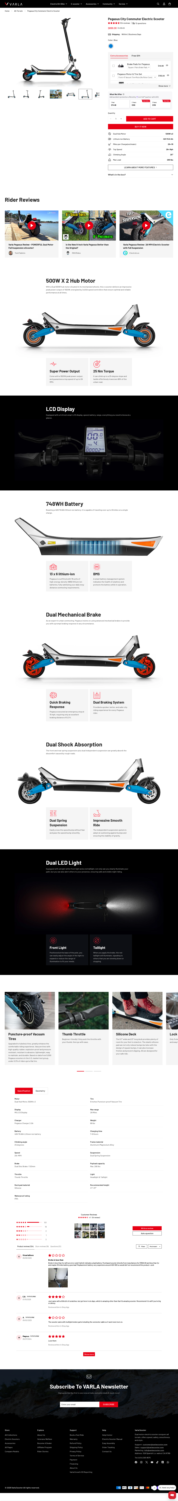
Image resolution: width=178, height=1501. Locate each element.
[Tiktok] (157, 1462)
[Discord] (162, 1462)
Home (7, 11)
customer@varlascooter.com (155, 1444)
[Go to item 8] (101, 1234)
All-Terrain (18, 11)
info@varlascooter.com (154, 1450)
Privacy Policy (75, 1451)
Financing (74, 1464)
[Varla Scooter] (13, 4)
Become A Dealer (44, 1443)
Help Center (107, 1435)
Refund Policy (75, 1443)
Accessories (91, 4)
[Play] (31, 225)
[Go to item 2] (85, 1226)
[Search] (158, 4)
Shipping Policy (76, 1447)
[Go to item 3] (93, 1226)
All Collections (11, 1435)
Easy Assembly (108, 1443)
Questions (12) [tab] (55, 1246)
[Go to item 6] (85, 1234)
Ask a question (147, 1233)
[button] (114, 23)
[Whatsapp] (168, 1462)
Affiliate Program (44, 1447)
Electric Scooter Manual (112, 1439)
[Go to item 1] (77, 1226)
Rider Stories (42, 1451)
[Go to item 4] (101, 1226)
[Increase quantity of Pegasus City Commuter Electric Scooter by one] (121, 118)
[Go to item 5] (77, 1234)
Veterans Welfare (44, 1439)
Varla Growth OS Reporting (81, 1472)
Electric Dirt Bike (57, 4)
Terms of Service (77, 1455)
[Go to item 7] (93, 1234)
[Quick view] (167, 65)
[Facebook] (136, 1462)
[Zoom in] (94, 21)
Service (122, 4)
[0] (169, 4)
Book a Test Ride (77, 1435)
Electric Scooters (12, 1439)
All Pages (9, 1447)
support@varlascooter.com (152, 1447)
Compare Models (12, 1451)
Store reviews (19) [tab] (42, 1246)
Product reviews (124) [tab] (25, 1246)
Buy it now (140, 126)
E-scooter (75, 4)
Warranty (73, 1439)
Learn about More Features (139, 167)
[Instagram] (141, 1462)
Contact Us (107, 1451)
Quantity (111, 113)
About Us (41, 1435)
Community (107, 4)
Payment (73, 1459)
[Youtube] (152, 1462)
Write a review (147, 1228)
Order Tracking (108, 1447)
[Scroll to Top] (173, 1485)
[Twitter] (146, 1462)
